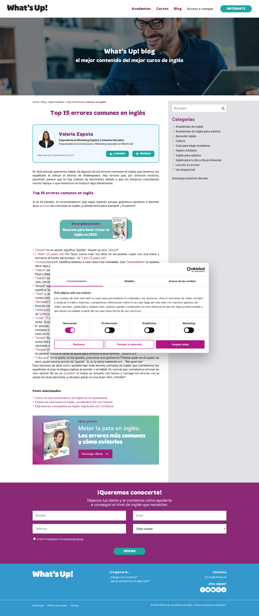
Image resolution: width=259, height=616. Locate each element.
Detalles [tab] (130, 281)
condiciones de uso (73, 539)
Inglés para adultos (188, 155)
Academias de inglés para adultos (198, 131)
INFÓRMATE (236, 9)
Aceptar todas (180, 344)
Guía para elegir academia (193, 145)
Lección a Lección (187, 165)
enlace (67, 365)
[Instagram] (218, 589)
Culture (180, 141)
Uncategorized (185, 169)
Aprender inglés (186, 136)
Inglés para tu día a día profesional (198, 160)
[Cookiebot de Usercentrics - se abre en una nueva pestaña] (189, 269)
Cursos (162, 9)
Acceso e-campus (200, 9)
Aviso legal (38, 605)
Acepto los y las (60, 539)
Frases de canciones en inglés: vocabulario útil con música (73, 402)
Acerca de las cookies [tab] (182, 281)
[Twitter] (208, 589)
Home (36, 102)
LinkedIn (119, 153)
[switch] (110, 330)
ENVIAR (129, 551)
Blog (178, 9)
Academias (141, 9)
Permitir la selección (129, 344)
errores (45, 206)
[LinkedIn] (223, 589)
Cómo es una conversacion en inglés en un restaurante (71, 398)
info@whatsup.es (217, 577)
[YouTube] (213, 589)
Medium (145, 153)
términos (52, 539)
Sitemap (74, 605)
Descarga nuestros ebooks (190, 178)
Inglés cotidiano (56, 102)
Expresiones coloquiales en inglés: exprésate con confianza (74, 406)
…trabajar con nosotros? (123, 577)
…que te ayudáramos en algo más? (129, 581)
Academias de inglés (189, 126)
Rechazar (79, 344)
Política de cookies (57, 605)
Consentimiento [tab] (77, 281)
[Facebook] (202, 589)
